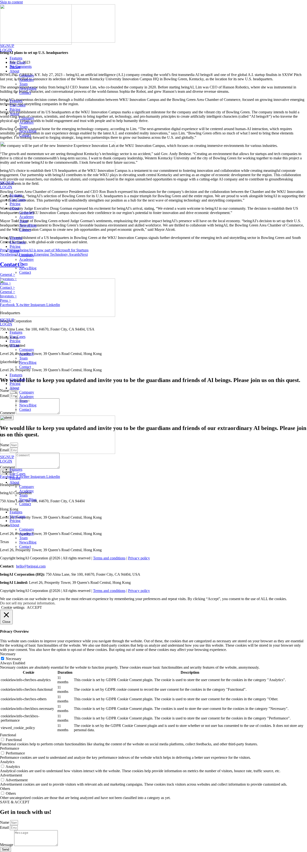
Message (7, 845)
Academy (26, 80)
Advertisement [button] (11, 775)
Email (5, 827)
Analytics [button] (7, 762)
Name (5, 822)
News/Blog (27, 88)
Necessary (13, 659)
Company (26, 75)
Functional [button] (8, 735)
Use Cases (17, 62)
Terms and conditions (109, 558)
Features (16, 58)
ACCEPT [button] (34, 607)
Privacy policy (139, 558)
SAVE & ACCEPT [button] (15, 802)
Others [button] (5, 789)
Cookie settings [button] (12, 607)
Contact (25, 93)
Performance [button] (9, 748)
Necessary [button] (8, 654)
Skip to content (11, 2)
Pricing (15, 67)
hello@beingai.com (31, 566)
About (14, 71)
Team (23, 84)
